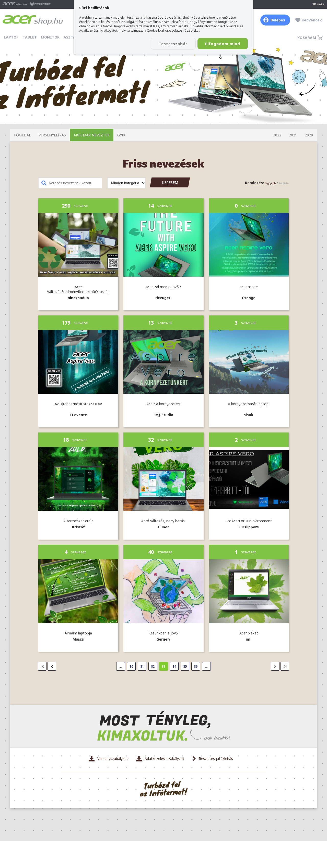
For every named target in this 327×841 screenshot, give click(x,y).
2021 (293, 135)
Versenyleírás (52, 135)
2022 (277, 135)
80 (131, 666)
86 (195, 666)
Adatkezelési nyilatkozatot (98, 30)
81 (142, 666)
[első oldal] (42, 666)
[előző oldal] (52, 666)
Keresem (170, 182)
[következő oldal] (275, 666)
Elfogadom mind (222, 43)
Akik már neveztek (92, 135)
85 (185, 666)
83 (163, 666)
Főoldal (22, 135)
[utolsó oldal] (285, 666)
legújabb (270, 183)
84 (174, 666)
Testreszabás (173, 43)
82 (153, 666)
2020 (309, 135)
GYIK (121, 135)
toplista (284, 183)
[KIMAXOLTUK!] (163, 726)
